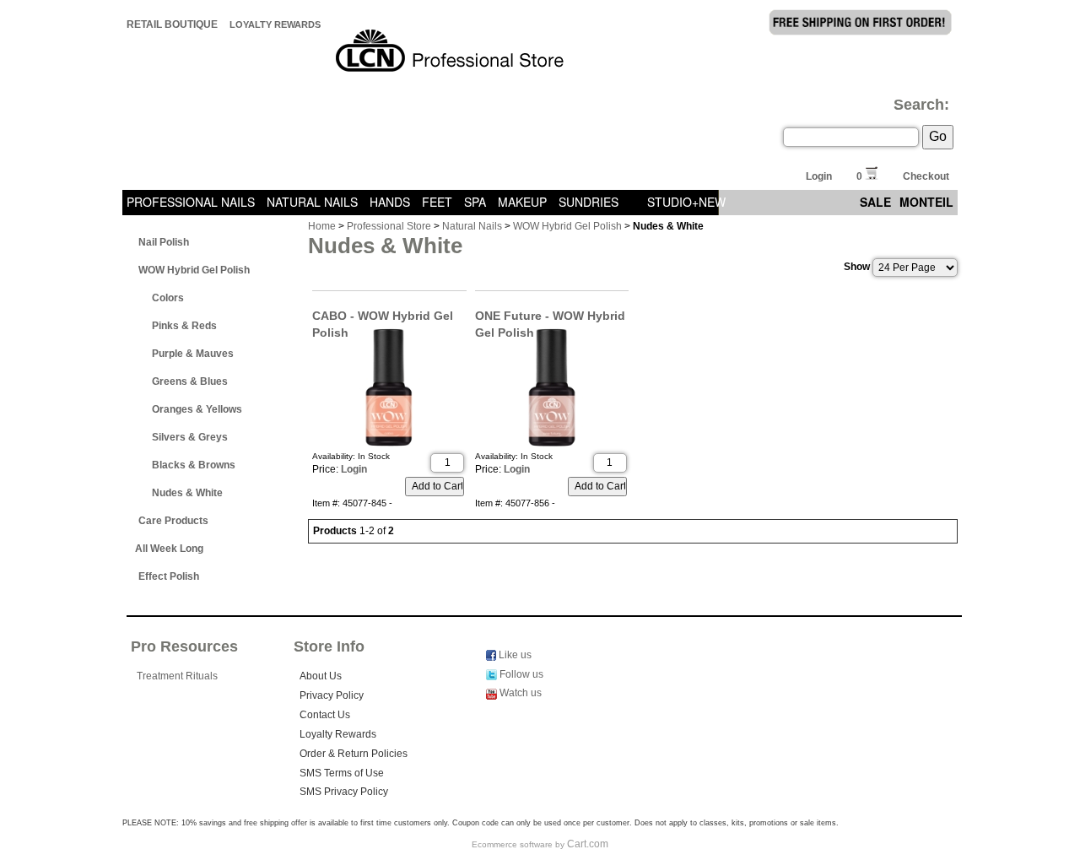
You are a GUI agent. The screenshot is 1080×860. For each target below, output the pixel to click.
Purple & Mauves (193, 354)
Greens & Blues (190, 381)
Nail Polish (163, 242)
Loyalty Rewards (275, 24)
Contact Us (325, 715)
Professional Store (389, 226)
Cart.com (587, 844)
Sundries (588, 201)
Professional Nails (191, 201)
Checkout (926, 176)
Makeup (522, 201)
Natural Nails (312, 201)
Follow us (520, 674)
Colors (168, 298)
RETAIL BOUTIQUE (172, 24)
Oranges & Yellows (197, 409)
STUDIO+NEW (686, 201)
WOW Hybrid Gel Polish (194, 270)
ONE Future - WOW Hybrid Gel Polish (550, 316)
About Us (321, 676)
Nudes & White (187, 493)
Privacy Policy (332, 695)
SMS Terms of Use (342, 773)
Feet (437, 201)
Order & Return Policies (354, 754)
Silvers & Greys (190, 437)
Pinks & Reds (184, 326)
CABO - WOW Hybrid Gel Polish (382, 316)
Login (819, 176)
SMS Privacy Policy (344, 792)
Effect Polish (168, 576)
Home (322, 226)
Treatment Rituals (177, 676)
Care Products (173, 521)
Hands (390, 201)
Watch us (519, 693)
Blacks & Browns (193, 465)
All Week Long (169, 548)
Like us (514, 655)
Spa (475, 201)
